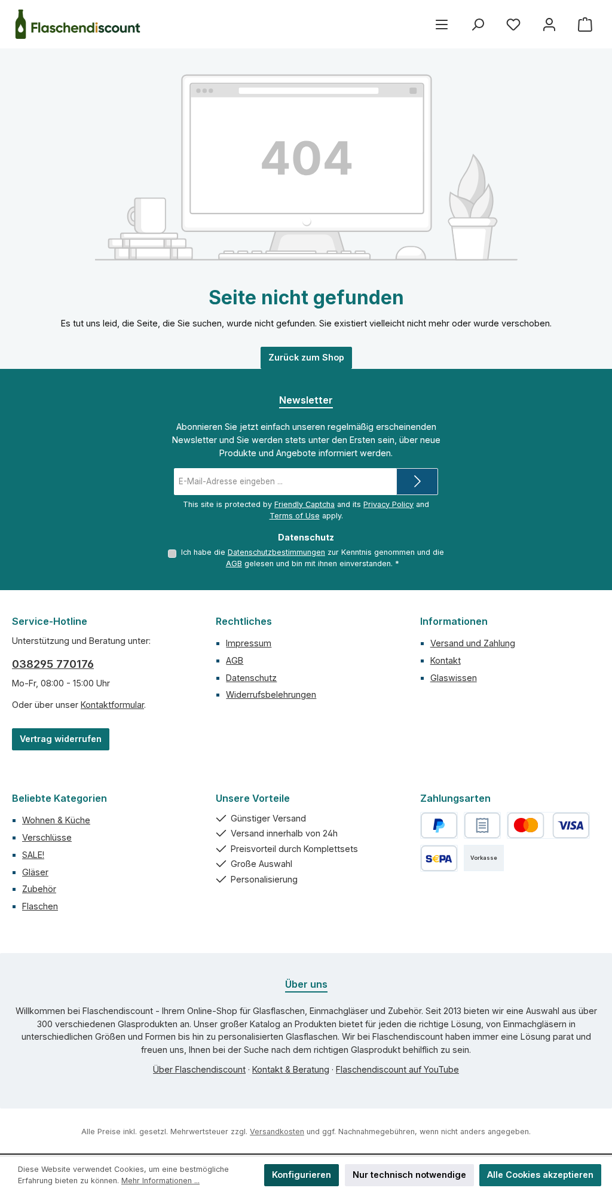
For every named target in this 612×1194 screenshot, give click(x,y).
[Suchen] (477, 24)
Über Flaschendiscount (199, 1069)
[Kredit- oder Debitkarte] (548, 825)
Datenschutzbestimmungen (276, 552)
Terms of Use (295, 515)
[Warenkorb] (585, 24)
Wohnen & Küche (56, 820)
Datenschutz (251, 678)
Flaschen (40, 906)
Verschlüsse (47, 837)
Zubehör (39, 889)
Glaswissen (453, 678)
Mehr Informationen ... (160, 1180)
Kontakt (445, 660)
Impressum (248, 643)
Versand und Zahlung (472, 643)
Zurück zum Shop (306, 357)
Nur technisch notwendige (409, 1174)
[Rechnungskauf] (482, 825)
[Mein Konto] (549, 24)
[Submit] (417, 481)
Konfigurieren (301, 1174)
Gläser (35, 872)
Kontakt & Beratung (290, 1069)
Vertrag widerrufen (61, 739)
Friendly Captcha (304, 504)
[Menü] (442, 24)
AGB (234, 563)
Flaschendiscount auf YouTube (397, 1069)
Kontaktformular (112, 705)
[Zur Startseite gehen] (77, 24)
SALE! (33, 855)
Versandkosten (277, 1131)
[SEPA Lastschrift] (439, 858)
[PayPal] (439, 825)
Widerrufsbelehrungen (271, 694)
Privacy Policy (388, 504)
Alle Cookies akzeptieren (540, 1174)
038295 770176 (53, 664)
